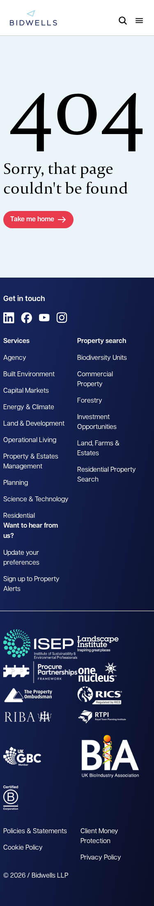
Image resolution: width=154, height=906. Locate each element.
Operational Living (29, 440)
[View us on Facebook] (26, 317)
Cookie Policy (23, 848)
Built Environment (29, 374)
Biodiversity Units (102, 358)
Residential (19, 516)
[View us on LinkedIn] (8, 317)
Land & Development (33, 424)
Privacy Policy (100, 858)
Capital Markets (26, 391)
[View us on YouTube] (44, 317)
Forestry (89, 401)
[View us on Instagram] (61, 317)
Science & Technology (36, 499)
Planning (15, 483)
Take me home (32, 219)
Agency (14, 358)
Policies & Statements (35, 831)
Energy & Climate (28, 407)
